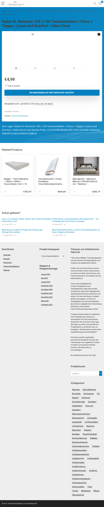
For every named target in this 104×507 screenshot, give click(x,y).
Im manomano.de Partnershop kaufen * (52, 92)
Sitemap (6, 270)
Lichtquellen (92, 418)
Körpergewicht (78, 418)
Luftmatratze (77, 426)
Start (3, 11)
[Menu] (3, 3)
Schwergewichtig (79, 483)
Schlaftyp (93, 471)
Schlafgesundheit (79, 450)
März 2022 (45, 301)
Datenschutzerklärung (11, 266)
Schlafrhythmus (78, 467)
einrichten (86, 398)
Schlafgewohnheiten (80, 454)
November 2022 (47, 297)
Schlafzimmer (78, 475)
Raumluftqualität (90, 434)
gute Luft (89, 406)
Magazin (6, 259)
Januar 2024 (45, 282)
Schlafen (96, 446)
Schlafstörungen (79, 471)
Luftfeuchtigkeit (91, 422)
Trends (75, 491)
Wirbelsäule (85, 491)
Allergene (76, 390)
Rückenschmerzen (80, 442)
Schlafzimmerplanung (81, 479)
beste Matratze (89, 390)
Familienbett (77, 406)
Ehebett (75, 398)
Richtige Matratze (79, 438)
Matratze (90, 426)
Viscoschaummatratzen (35, 11)
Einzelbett (92, 402)
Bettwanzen (89, 394)
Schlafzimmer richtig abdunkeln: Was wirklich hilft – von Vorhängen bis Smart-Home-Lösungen (75, 220)
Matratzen (19, 11)
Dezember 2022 (47, 293)
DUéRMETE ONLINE (11, 111)
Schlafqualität (93, 458)
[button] (99, 34)
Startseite (7, 255)
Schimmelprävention (80, 446)
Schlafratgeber (78, 462)
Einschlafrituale (78, 402)
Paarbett (87, 430)
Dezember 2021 (47, 305)
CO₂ (98, 394)
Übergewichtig (78, 495)
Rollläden (93, 438)
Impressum (7, 262)
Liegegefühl (77, 422)
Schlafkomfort (78, 458)
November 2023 (47, 289)
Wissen (96, 491)
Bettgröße (76, 394)
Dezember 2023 (47, 286)
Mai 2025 (44, 278)
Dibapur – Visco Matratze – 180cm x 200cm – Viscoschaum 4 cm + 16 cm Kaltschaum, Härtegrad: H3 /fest (16, 184)
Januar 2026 (45, 274)
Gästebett (76, 410)
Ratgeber (76, 434)
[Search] (95, 3)
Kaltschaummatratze (81, 414)
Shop (10, 11)
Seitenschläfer (78, 487)
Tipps (89, 487)
